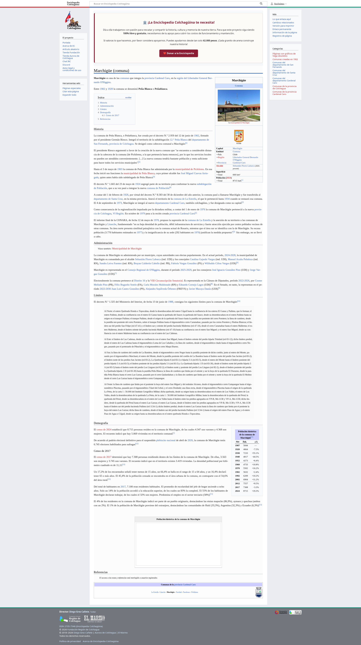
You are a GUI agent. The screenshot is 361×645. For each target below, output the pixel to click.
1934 (227, 198)
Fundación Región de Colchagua (83, 629)
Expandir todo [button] (69, 94)
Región (221, 157)
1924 (137, 184)
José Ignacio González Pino (226, 269)
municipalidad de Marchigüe (240, 123)
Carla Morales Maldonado (157, 284)
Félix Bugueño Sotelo (126, 284)
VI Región (118, 213)
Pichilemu (194, 592)
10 (238, 301)
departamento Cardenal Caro (169, 202)
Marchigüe (237, 148)
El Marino (123, 632)
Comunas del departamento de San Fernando (283, 64)
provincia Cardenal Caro (157, 78)
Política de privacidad (70, 641)
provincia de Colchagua (121, 143)
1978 (156, 220)
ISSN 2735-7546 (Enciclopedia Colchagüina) (81, 626)
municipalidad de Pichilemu (189, 169)
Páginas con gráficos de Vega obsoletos (284, 54)
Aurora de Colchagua (105, 632)
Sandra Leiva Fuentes (111, 263)
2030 (108, 288)
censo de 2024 (104, 429)
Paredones (186, 592)
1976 (202, 209)
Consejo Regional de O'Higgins (143, 269)
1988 (170, 301)
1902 (102, 88)
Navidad (179, 592)
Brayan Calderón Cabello (147, 263)
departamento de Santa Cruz (108, 198)
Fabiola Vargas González (184, 263)
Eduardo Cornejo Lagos (191, 284)
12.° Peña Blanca (179, 139)
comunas (124, 78)
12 (136, 444)
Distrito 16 (139, 280)
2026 (246, 280)
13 (123, 464)
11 (251, 437)
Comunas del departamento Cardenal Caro (284, 80)
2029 (188, 269)
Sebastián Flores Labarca (244, 166)
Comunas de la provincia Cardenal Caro (284, 92)
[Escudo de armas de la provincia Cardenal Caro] (258, 592)
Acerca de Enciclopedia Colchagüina (101, 641)
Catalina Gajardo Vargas (202, 259)
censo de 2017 (104, 457)
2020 (190, 440)
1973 (119, 202)
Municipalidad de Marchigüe (127, 248)
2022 (241, 280)
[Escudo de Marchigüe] (239, 136)
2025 (183, 269)
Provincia (222, 163)
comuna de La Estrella (184, 198)
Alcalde (219, 166)
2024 (228, 178)
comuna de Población (158, 188)
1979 (142, 213)
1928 (110, 88)
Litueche (111, 224)
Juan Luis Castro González (125, 288)
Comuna (239, 86)
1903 (119, 169)
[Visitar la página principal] (73, 20)
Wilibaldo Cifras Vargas (217, 263)
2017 (123, 486)
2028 (232, 255)
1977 (139, 232)
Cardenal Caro (239, 163)
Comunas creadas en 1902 (285, 59)
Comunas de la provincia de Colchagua (284, 87)
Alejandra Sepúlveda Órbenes (161, 288)
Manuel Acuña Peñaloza (240, 259)
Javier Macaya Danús (200, 288)
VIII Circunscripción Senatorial (166, 280)
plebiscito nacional (165, 440)
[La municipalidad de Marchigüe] (239, 105)
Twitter (93, 612)
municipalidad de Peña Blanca (139, 173)
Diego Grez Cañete (79, 611)
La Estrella (154, 592)
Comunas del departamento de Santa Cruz (284, 72)
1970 (196, 232)
